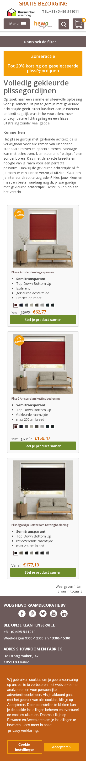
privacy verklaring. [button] (23, 730)
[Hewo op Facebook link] (22, 616)
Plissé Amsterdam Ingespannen (32, 272)
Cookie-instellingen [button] (24, 747)
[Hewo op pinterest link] (32, 616)
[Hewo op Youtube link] (53, 616)
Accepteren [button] (61, 747)
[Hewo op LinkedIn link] (64, 616)
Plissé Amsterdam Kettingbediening (35, 399)
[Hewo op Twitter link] (43, 616)
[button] (80, 667)
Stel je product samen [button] (43, 319)
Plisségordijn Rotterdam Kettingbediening (40, 525)
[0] (76, 25)
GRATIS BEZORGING (43, 3)
